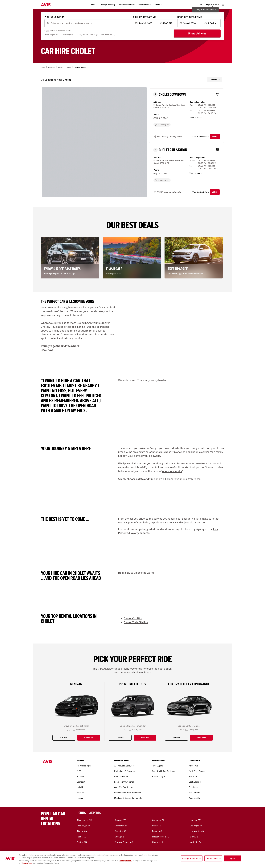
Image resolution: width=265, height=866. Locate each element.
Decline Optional (213, 858)
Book (93, 5)
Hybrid (80, 787)
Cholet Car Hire (133, 618)
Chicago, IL (119, 837)
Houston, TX (195, 820)
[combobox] (90, 23)
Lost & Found (195, 782)
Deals (157, 5)
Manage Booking (107, 5)
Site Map (193, 776)
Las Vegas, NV (196, 826)
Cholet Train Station (136, 622)
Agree (232, 858)
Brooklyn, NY (120, 820)
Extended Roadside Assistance (127, 792)
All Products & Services (124, 766)
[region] (132, 858)
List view (213, 79)
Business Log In (158, 776)
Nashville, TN (195, 842)
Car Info (63, 738)
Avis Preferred (144, 5)
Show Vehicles (197, 33)
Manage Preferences (191, 858)
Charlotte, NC (120, 831)
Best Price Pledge (197, 771)
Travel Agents (158, 766)
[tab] (83, 813)
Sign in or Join (212, 5)
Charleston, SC (121, 826)
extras (142, 463)
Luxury (80, 798)
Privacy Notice (126, 861)
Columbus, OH (158, 820)
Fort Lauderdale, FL (160, 837)
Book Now (88, 738)
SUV (79, 771)
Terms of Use (27, 863)
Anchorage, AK (83, 826)
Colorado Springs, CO (124, 842)
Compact (81, 782)
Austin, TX (81, 837)
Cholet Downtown (172, 95)
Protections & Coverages (125, 771)
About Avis (193, 766)
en (201, 5)
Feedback (193, 787)
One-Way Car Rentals (123, 787)
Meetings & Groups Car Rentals (128, 798)
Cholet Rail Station (173, 150)
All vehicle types (84, 766)
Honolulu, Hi (157, 842)
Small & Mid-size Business (163, 771)
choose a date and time (141, 479)
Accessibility (194, 798)
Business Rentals (126, 5)
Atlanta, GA (82, 831)
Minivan (80, 776)
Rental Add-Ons (121, 776)
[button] (70, 257)
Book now (47, 350)
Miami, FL (194, 837)
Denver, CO (157, 831)
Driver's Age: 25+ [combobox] (51, 34)
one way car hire (172, 471)
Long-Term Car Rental (124, 782)
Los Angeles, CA (197, 831)
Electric (80, 792)
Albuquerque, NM (84, 820)
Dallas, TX (156, 826)
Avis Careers (194, 792)
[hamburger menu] (223, 5)
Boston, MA (82, 842)
